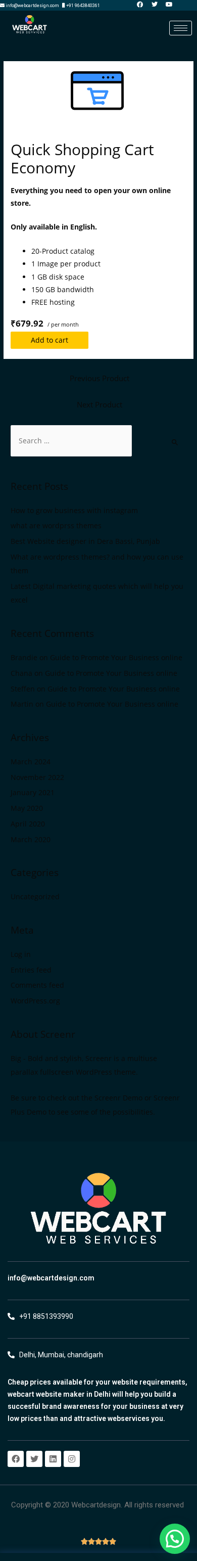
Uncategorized (35, 896)
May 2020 (27, 808)
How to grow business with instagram (74, 510)
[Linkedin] (53, 1459)
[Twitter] (34, 1459)
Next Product (99, 404)
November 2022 (37, 777)
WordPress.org (35, 1000)
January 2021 (33, 792)
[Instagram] (72, 1459)
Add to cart (49, 340)
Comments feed (37, 985)
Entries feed (31, 970)
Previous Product (99, 378)
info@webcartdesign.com (51, 1278)
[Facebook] (16, 1459)
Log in (21, 954)
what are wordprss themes (56, 525)
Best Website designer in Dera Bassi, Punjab (85, 541)
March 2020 (31, 839)
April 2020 (28, 824)
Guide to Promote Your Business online (116, 657)
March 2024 (31, 761)
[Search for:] (71, 440)
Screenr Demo (118, 1098)
